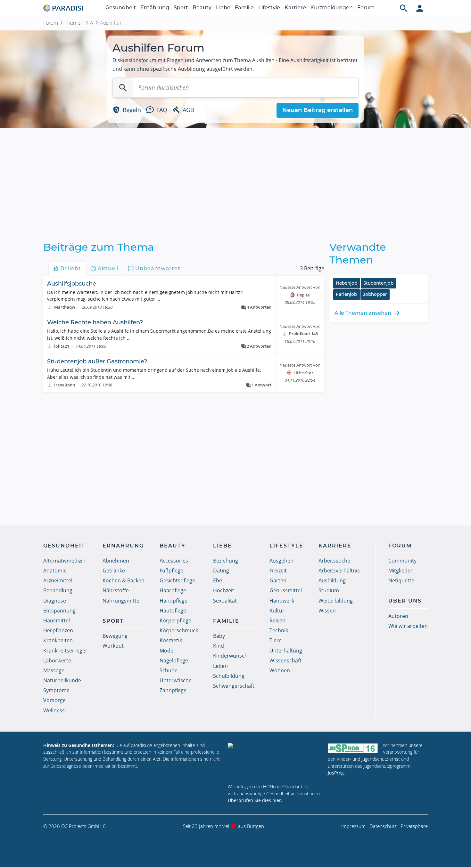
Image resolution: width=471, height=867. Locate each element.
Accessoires (174, 560)
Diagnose (54, 600)
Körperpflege (175, 620)
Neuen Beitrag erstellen (317, 110)
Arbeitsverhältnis (339, 570)
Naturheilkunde (62, 680)
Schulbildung (228, 675)
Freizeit (278, 570)
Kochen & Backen (124, 580)
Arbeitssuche (334, 560)
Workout (113, 645)
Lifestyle (269, 7)
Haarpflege (173, 590)
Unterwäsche (176, 680)
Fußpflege (171, 570)
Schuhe (169, 670)
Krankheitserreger (65, 650)
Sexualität (225, 600)
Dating (221, 570)
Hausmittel (56, 620)
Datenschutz (383, 826)
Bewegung (115, 635)
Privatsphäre (414, 826)
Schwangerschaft (233, 685)
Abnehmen (116, 560)
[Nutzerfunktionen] (420, 8)
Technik (278, 630)
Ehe (217, 580)
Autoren (398, 616)
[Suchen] (123, 87)
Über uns (405, 601)
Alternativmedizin (64, 560)
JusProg (336, 773)
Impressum (353, 826)
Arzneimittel (57, 580)
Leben (220, 665)
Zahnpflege (173, 690)
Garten (277, 580)
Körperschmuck (179, 630)
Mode (166, 650)
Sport (181, 7)
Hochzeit (223, 590)
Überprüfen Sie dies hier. (255, 800)
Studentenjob (378, 283)
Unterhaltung (285, 650)
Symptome (56, 690)
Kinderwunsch (230, 655)
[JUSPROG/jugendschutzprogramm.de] (353, 748)
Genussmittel (285, 590)
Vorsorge (54, 700)
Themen (74, 22)
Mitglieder (400, 570)
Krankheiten (58, 640)
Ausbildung (332, 580)
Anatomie (55, 570)
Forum (366, 7)
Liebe (223, 7)
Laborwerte (57, 660)
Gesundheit (120, 7)
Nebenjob (346, 283)
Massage (53, 670)
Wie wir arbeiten (408, 625)
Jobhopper (375, 294)
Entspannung (59, 610)
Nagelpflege (174, 660)
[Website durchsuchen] (404, 8)
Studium (328, 590)
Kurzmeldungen (331, 7)
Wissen (327, 610)
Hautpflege (173, 610)
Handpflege (173, 600)
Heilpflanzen (58, 630)
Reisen (277, 620)
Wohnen (279, 670)
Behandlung (57, 590)
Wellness (54, 710)
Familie (244, 7)
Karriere (295, 7)
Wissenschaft (285, 660)
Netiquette (401, 580)
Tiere (275, 640)
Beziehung (225, 560)
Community (402, 560)
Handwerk (281, 600)
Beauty (202, 7)
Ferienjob (346, 294)
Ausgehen (281, 560)
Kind (218, 645)
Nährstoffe (116, 590)
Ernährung (154, 7)
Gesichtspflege (177, 580)
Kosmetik (171, 640)
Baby (219, 635)
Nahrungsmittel (122, 600)
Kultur (277, 610)
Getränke (114, 570)
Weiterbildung (335, 600)
